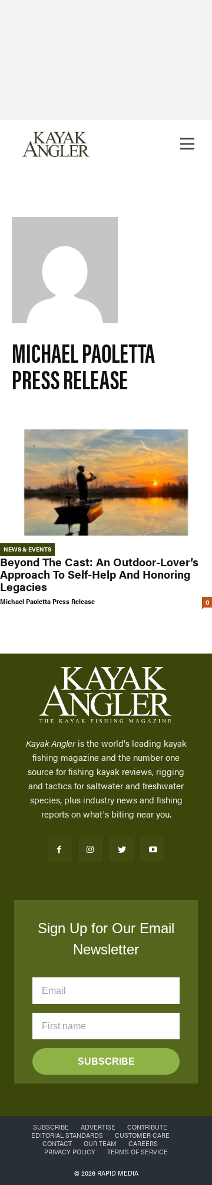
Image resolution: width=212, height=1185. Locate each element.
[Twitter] (121, 849)
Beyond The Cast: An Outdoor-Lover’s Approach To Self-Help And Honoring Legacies (99, 574)
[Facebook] (59, 849)
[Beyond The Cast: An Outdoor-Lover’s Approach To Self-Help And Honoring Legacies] (106, 482)
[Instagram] (90, 849)
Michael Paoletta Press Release (47, 601)
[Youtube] (152, 849)
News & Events (27, 549)
